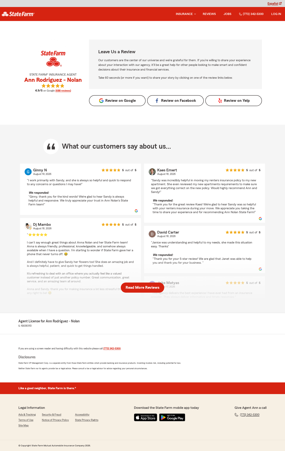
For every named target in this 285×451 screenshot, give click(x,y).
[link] (18, 14)
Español (273, 3)
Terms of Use (25, 420)
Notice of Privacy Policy (55, 420)
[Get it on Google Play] (172, 417)
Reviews (209, 14)
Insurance (184, 14)
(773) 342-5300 (253, 14)
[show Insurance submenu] (194, 14)
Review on (120, 101)
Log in (276, 14)
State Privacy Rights (86, 420)
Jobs (227, 14)
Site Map (23, 425)
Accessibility (82, 414)
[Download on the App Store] (145, 417)
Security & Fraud (51, 414)
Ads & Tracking (27, 414)
